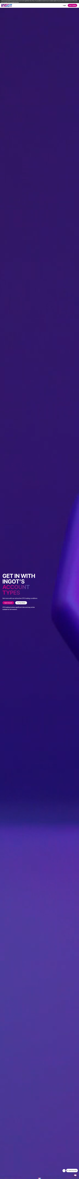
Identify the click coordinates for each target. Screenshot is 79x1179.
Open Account (8, 603)
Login (64, 5)
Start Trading (72, 5)
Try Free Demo (21, 603)
